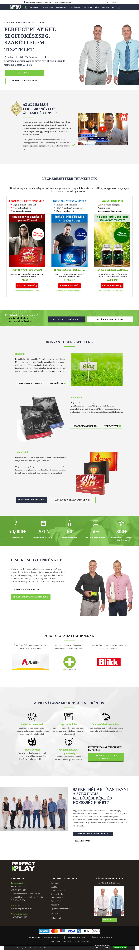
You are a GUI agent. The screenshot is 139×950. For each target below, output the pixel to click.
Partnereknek (61, 7)
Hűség (96, 7)
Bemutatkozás (47, 7)
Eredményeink (74, 7)
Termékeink (34, 7)
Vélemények (87, 7)
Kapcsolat (105, 7)
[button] (27, 285)
